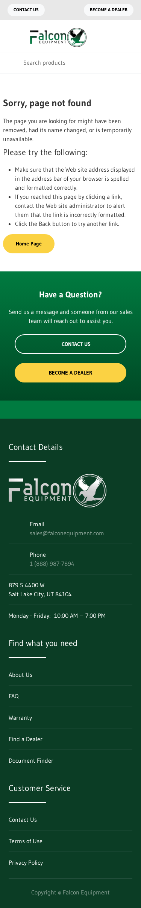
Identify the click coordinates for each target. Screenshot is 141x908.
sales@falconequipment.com (67, 533)
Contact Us (26, 9)
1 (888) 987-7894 (52, 563)
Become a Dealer (108, 9)
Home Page (29, 243)
